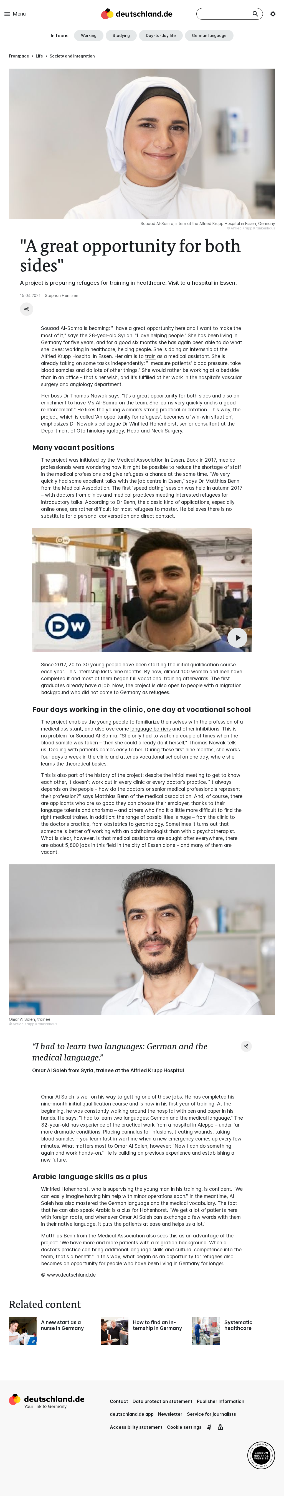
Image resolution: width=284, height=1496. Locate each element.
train (150, 356)
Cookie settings (184, 1427)
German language (209, 35)
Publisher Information (220, 1401)
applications (195, 502)
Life (39, 56)
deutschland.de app (132, 1414)
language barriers (150, 729)
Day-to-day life (161, 35)
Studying (121, 35)
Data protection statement (162, 1401)
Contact (119, 1401)
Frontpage (19, 56)
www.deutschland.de (71, 1275)
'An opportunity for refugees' (128, 417)
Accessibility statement (136, 1427)
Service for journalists (211, 1414)
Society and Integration (72, 56)
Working (89, 35)
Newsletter (170, 1414)
